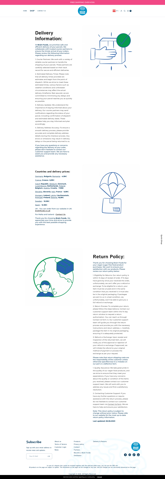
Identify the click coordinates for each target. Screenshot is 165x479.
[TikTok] (134, 455)
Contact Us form (114, 404)
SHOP (32, 11)
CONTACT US (41, 11)
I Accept (99, 477)
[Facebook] (125, 455)
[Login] (121, 11)
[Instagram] (130, 455)
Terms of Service (61, 444)
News (57, 450)
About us (58, 441)
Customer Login (60, 447)
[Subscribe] (49, 456)
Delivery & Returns (100, 441)
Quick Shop (161, 239)
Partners (77, 450)
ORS (113, 466)
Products (77, 441)
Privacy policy (79, 444)
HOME (25, 11)
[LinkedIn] (138, 455)
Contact (77, 447)
